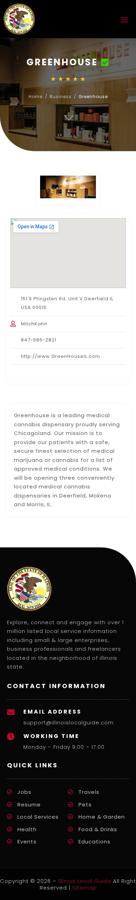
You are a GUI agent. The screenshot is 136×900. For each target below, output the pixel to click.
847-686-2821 (38, 340)
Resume (29, 804)
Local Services (38, 816)
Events (27, 841)
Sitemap (84, 887)
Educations (94, 841)
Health (27, 829)
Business (60, 96)
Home (36, 96)
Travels (88, 792)
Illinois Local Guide (84, 881)
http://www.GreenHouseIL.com (60, 356)
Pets (85, 804)
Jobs (24, 792)
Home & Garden (101, 816)
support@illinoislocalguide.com (68, 722)
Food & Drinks (97, 829)
